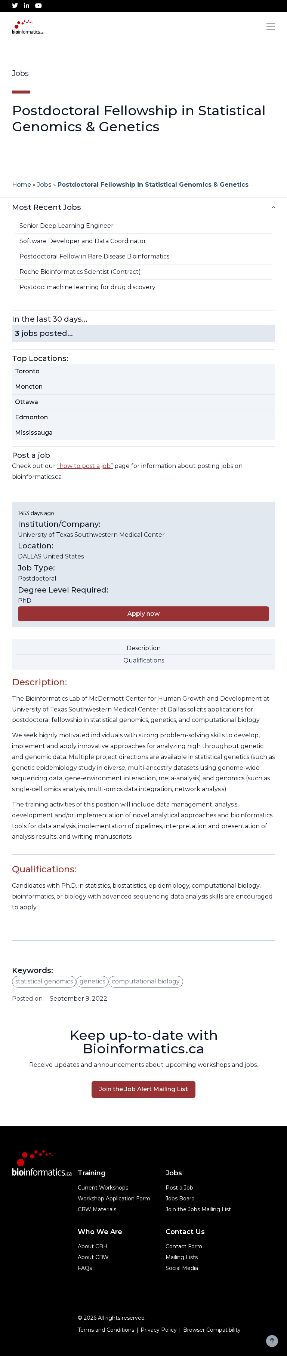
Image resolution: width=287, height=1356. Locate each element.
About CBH (93, 1246)
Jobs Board (180, 1198)
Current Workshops (103, 1187)
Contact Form (184, 1246)
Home (21, 184)
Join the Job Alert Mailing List (143, 1089)
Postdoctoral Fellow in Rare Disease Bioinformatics (94, 256)
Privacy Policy (159, 1329)
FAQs (85, 1268)
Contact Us (185, 1232)
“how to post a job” (85, 465)
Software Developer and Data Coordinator (82, 241)
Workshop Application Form (114, 1198)
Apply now (143, 613)
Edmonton (31, 417)
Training (92, 1173)
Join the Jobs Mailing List (198, 1209)
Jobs (44, 184)
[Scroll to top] (272, 1341)
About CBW (93, 1257)
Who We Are (100, 1232)
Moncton (29, 386)
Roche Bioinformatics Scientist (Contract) (80, 271)
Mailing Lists (182, 1257)
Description (144, 648)
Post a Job (179, 1187)
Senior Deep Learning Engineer (66, 225)
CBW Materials (97, 1209)
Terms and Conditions (106, 1329)
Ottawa (26, 401)
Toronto (27, 371)
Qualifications (143, 660)
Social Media (182, 1268)
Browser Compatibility (212, 1329)
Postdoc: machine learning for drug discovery (87, 287)
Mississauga (34, 432)
